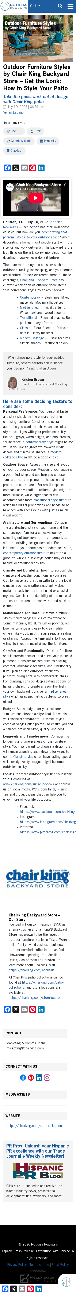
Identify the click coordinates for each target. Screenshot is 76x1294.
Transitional (28, 318)
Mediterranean (30, 308)
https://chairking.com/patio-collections (35, 1126)
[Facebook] (23, 1077)
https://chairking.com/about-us (31, 970)
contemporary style (40, 442)
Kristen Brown (46, 368)
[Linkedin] (39, 1077)
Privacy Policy (17, 1265)
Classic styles (23, 757)
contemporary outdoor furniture (26, 553)
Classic (25, 328)
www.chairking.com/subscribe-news (28, 784)
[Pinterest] (31, 1077)
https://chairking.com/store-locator (35, 998)
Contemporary (30, 297)
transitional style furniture (52, 500)
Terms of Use (39, 1265)
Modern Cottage (32, 338)
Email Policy (60, 1265)
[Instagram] (47, 1077)
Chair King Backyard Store (39, 280)
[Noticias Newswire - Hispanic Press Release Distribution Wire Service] (14, 6)
